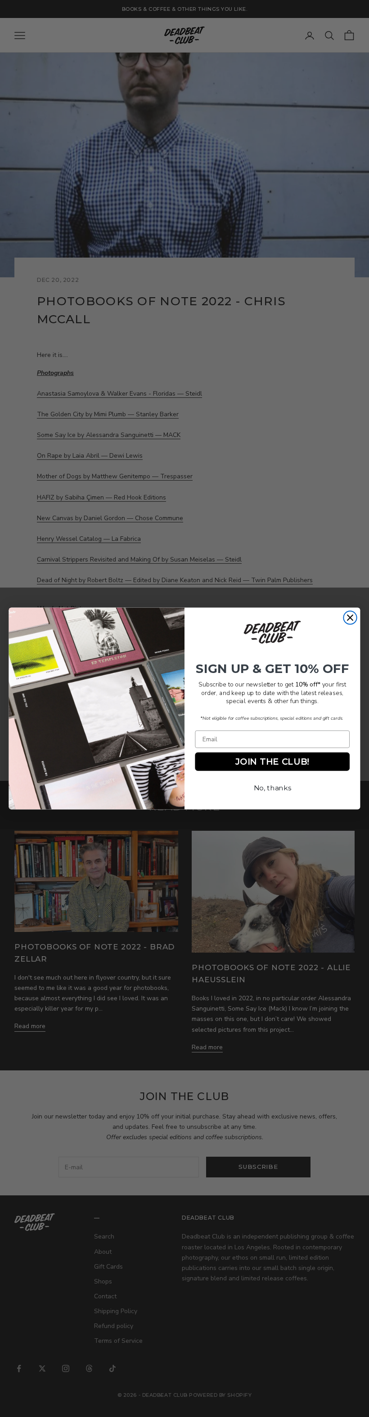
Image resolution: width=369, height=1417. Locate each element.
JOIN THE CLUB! (272, 761)
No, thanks (272, 788)
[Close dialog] (349, 617)
